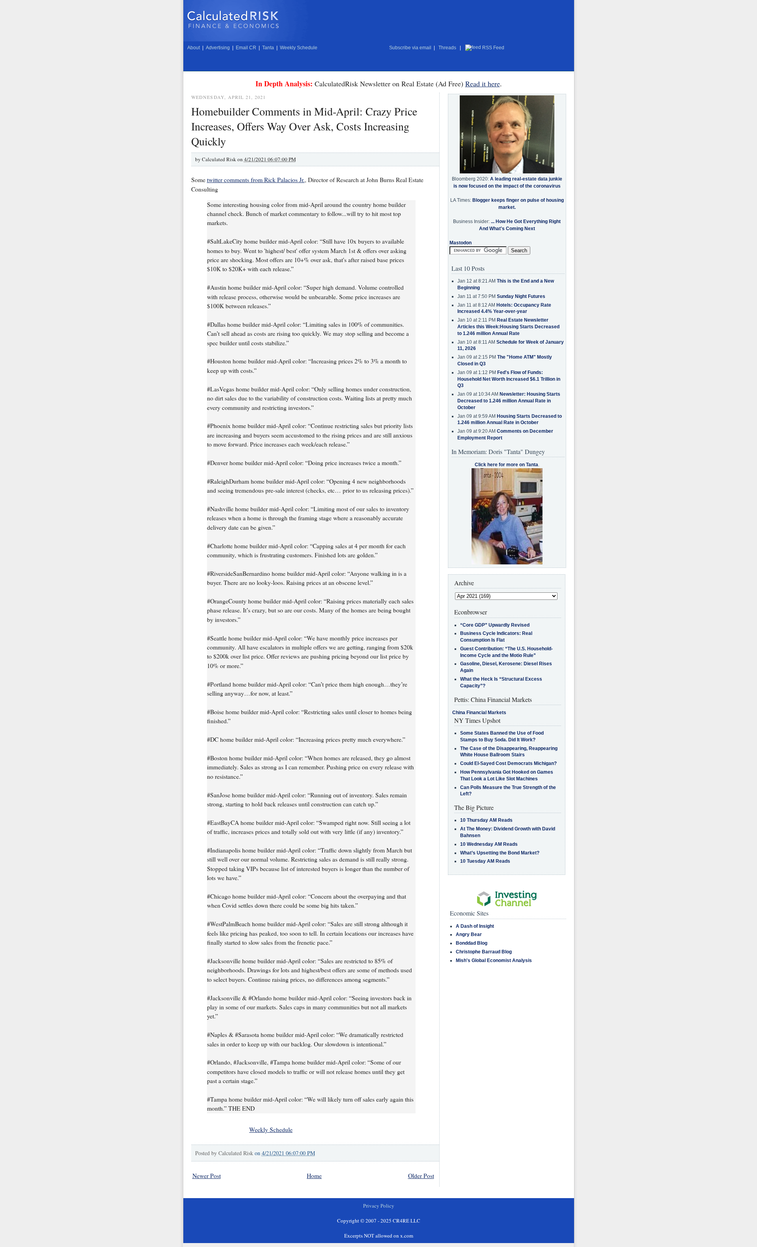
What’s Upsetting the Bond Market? (499, 853)
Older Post (421, 1176)
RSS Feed (493, 47)
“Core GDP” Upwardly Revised (495, 625)
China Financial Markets (479, 712)
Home (314, 1176)
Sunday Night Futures (521, 296)
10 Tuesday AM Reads (485, 861)
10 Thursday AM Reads (486, 820)
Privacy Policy (378, 1205)
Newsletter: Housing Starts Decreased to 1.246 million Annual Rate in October (508, 400)
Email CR (246, 47)
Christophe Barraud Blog (484, 952)
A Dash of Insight (475, 926)
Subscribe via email (410, 47)
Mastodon (460, 243)
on (285, 1153)
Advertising (218, 47)
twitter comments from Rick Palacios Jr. (256, 180)
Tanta (268, 47)
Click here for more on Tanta (506, 464)
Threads (447, 47)
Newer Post (206, 1176)
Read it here (482, 83)
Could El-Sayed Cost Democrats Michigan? (508, 763)
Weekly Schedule (298, 47)
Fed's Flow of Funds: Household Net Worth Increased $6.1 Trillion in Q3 (508, 379)
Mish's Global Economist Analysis (494, 960)
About (193, 47)
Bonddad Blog (471, 943)
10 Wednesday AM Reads (489, 844)
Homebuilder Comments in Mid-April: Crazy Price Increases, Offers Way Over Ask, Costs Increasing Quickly (304, 126)
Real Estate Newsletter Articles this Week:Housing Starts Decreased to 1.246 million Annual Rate (508, 326)
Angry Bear (469, 934)
